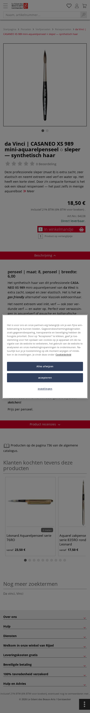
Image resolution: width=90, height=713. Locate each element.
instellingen (45, 388)
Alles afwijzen (45, 366)
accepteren (45, 377)
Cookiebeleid (63, 354)
